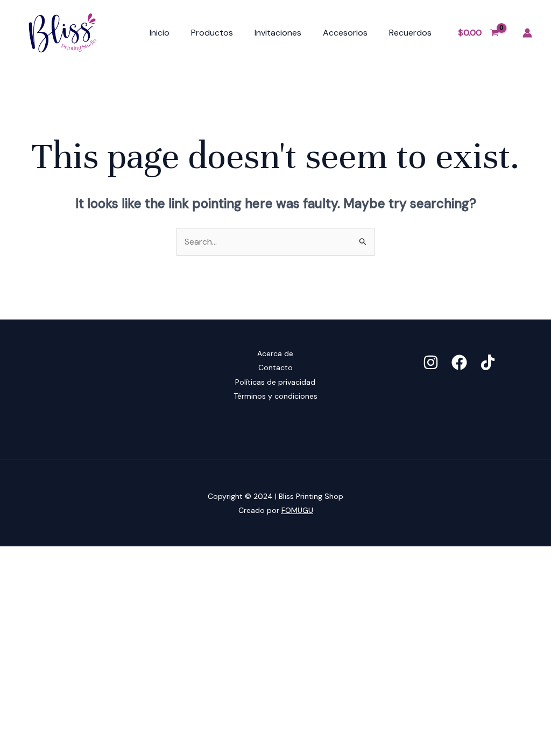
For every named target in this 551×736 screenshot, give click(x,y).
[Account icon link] (527, 33)
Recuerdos (410, 32)
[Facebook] (459, 362)
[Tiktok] (488, 362)
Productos (212, 32)
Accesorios (345, 32)
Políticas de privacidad (275, 382)
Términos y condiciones (275, 396)
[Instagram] (431, 362)
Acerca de (275, 353)
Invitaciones (278, 32)
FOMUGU (297, 510)
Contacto (275, 367)
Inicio (159, 32)
